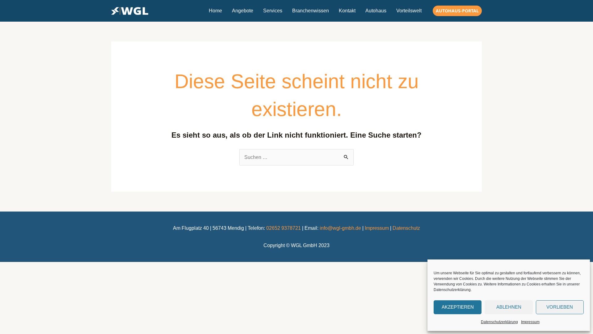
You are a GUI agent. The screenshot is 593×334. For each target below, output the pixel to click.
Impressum (530, 322)
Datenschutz (406, 228)
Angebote (242, 10)
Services (272, 10)
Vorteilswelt (409, 10)
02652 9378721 (283, 228)
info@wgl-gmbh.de (340, 228)
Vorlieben (559, 307)
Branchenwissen (310, 10)
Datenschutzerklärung (499, 322)
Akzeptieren (458, 307)
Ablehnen (508, 307)
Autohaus (375, 10)
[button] (457, 11)
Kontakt (347, 10)
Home (215, 10)
